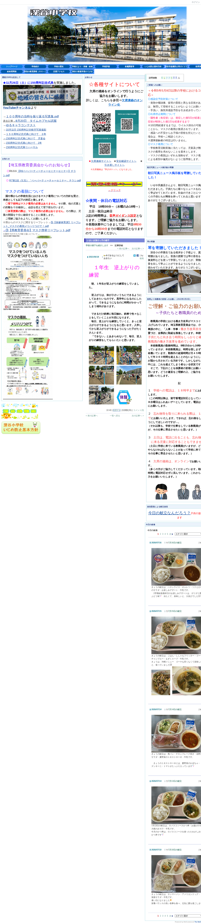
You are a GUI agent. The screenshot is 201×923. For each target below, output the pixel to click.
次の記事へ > (138, 248)
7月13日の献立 (175, 781)
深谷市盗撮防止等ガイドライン (176, 66)
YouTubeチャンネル (17, 107)
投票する (116, 410)
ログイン (196, 2)
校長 (142, 258)
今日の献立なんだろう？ (169, 513)
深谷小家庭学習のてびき (82, 71)
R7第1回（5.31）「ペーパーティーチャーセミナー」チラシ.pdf (45, 180)
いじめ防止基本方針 (153, 66)
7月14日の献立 (175, 709)
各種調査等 (129, 66)
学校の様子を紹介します (97, 245)
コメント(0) (138, 410)
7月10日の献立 (175, 850)
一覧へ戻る (115, 415)
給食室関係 (11, 71)
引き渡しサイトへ (114, 165)
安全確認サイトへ (126, 161)
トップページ (11, 66)
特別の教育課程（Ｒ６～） (35, 71)
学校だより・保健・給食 (82, 66)
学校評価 (106, 66)
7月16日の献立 (175, 542)
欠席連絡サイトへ (101, 161)
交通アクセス (59, 71)
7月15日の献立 (175, 611)
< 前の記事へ (123, 248)
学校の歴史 (59, 66)
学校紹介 (35, 66)
